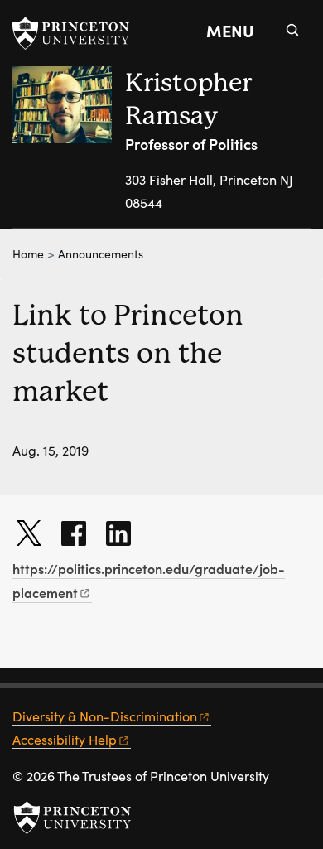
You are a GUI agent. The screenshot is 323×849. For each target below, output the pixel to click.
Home (28, 254)
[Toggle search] (292, 29)
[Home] (68, 147)
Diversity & (104, 716)
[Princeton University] (78, 33)
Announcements (100, 254)
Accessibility (64, 739)
